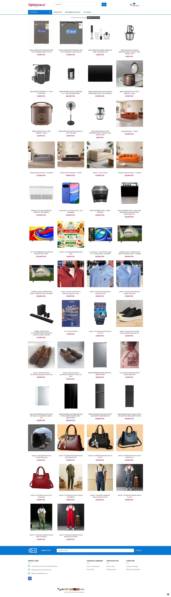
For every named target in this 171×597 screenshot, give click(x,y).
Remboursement (111, 569)
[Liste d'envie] (41, 29)
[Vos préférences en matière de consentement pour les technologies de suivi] (168, 594)
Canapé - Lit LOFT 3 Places (100, 172)
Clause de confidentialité (133, 569)
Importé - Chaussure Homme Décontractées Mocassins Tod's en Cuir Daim (71, 374)
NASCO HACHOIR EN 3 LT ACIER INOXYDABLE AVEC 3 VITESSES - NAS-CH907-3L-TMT (100, 133)
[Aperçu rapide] (45, 29)
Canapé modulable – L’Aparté (129, 131)
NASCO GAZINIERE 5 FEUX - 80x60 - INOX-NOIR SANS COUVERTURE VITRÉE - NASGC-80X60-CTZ (129, 212)
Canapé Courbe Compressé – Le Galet (70, 172)
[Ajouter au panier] (37, 29)
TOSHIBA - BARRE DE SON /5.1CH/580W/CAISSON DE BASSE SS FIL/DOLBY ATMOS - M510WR (41, 333)
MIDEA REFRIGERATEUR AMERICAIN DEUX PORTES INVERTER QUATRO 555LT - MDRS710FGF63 (71, 415)
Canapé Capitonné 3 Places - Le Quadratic (41, 172)
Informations (90, 569)
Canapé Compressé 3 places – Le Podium (129, 172)
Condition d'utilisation (132, 566)
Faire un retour (110, 566)
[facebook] (30, 578)
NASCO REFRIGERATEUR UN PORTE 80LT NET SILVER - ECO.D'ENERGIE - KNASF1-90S (41, 415)
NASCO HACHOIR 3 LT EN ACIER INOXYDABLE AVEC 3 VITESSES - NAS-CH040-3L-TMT (129, 51)
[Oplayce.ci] (70, 589)
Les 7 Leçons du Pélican (70, 331)
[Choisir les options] (67, 270)
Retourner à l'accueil (94, 17)
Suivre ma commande (93, 566)
